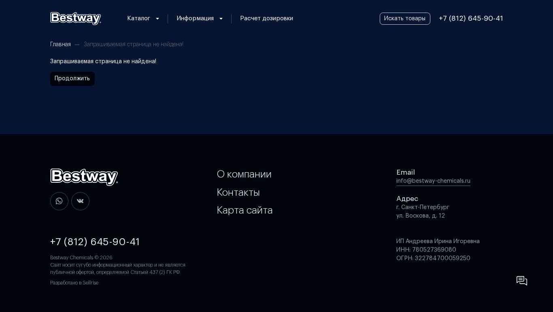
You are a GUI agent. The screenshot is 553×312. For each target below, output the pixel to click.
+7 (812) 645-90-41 (471, 18)
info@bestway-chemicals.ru (433, 181)
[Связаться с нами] (522, 281)
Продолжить (72, 78)
